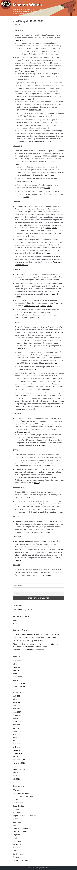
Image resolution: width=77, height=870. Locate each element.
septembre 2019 (19, 769)
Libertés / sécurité (20, 832)
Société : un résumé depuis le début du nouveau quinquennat (36, 634)
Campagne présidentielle (22, 793)
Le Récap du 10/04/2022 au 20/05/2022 (28, 650)
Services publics (19, 854)
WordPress (46, 868)
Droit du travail (18, 803)
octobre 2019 (18, 766)
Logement (17, 835)
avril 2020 (17, 747)
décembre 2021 (19, 683)
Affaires (16, 790)
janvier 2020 (17, 757)
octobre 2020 (18, 728)
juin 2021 (16, 702)
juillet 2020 (17, 737)
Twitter (15, 623)
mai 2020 (16, 744)
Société (16, 857)
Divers (15, 800)
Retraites (16, 848)
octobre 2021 (18, 690)
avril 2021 (16, 709)
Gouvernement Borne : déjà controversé (28, 641)
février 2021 (17, 715)
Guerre (15, 819)
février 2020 (17, 753)
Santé (15, 851)
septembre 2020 (19, 731)
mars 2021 (17, 712)
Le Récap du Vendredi (21, 828)
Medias (15, 838)
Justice (15, 825)
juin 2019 (16, 779)
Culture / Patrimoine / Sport (23, 796)
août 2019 (17, 773)
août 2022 (17, 661)
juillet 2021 (17, 699)
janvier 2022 (17, 680)
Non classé (17, 841)
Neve (29, 868)
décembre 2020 (19, 722)
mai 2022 (16, 667)
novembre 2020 (19, 725)
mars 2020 (17, 750)
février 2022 (17, 677)
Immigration (17, 822)
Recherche (17, 844)
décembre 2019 (19, 760)
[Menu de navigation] (61, 8)
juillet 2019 (17, 776)
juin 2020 (16, 741)
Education (17, 812)
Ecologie (16, 809)
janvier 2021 (17, 718)
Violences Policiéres (20, 860)
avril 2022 (17, 670)
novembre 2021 (19, 686)
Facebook (16, 621)
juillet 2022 (17, 664)
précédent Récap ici (31, 306)
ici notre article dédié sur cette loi (34, 54)
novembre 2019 (19, 763)
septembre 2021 (19, 693)
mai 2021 (16, 706)
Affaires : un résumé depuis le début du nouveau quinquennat (36, 638)
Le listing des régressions (22, 610)
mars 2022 (17, 674)
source (18, 40)
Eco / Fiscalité (18, 806)
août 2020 (17, 734)
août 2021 (17, 696)
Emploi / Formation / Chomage (24, 816)
